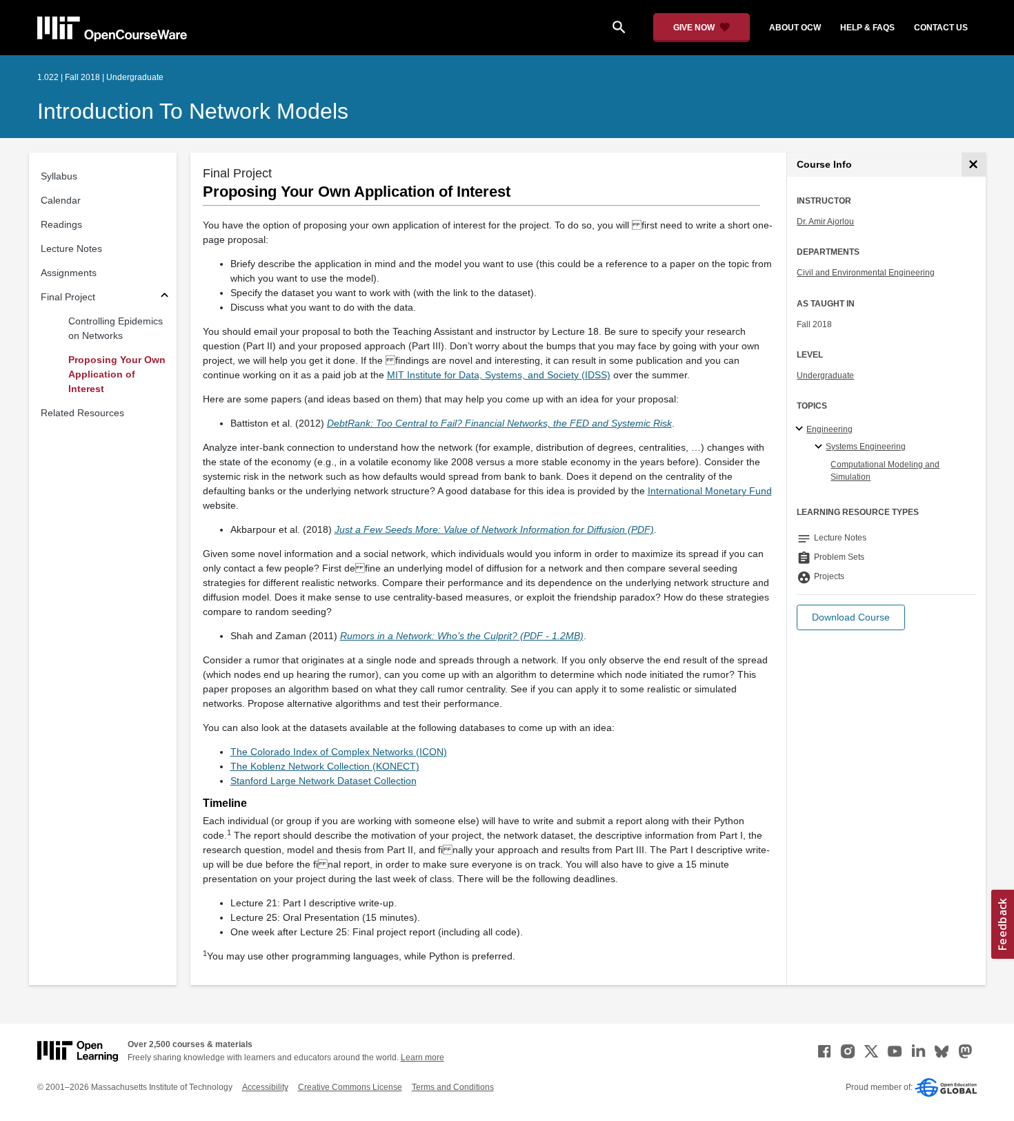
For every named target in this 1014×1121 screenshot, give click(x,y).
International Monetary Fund (710, 490)
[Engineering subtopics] (801, 429)
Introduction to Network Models (192, 111)
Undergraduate (825, 375)
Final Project (68, 296)
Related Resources (82, 412)
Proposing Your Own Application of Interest (117, 374)
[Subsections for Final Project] (164, 297)
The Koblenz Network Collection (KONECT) (324, 766)
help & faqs (867, 27)
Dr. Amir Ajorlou (825, 221)
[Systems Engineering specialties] (820, 447)
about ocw (795, 27)
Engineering (829, 429)
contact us (941, 27)
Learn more (422, 1057)
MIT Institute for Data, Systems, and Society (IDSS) (498, 374)
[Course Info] (974, 165)
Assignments (69, 272)
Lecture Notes (71, 248)
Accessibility (265, 1087)
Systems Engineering (866, 446)
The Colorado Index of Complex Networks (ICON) (338, 751)
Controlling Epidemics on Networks (115, 328)
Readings (61, 224)
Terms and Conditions (453, 1087)
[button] (851, 617)
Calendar (61, 200)
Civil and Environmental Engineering (866, 272)
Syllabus (59, 176)
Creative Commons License (350, 1087)
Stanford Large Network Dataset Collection (323, 780)
